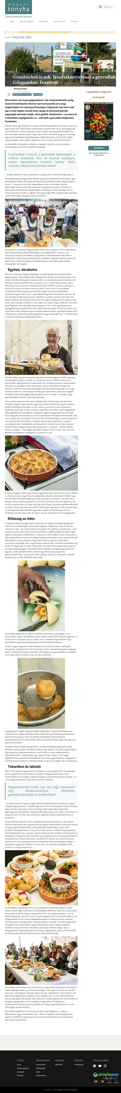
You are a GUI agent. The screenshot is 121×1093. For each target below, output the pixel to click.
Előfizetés (59, 1065)
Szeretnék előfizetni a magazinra (99, 154)
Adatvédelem (41, 1075)
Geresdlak (37, 94)
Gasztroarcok (59, 22)
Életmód (74, 22)
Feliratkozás (78, 1065)
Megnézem (98, 148)
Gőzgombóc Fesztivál (22, 94)
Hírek (12, 22)
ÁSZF (38, 1072)
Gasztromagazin (27, 22)
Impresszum (40, 1065)
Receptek (43, 22)
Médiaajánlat (40, 1068)
